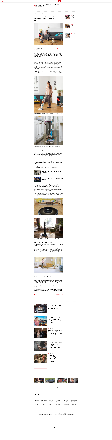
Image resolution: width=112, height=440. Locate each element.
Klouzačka (58, 413)
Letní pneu (58, 414)
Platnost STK (72, 405)
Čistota (50, 297)
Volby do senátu (36, 404)
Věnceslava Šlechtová (38, 48)
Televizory (64, 414)
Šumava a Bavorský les (66, 401)
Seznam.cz (109, 1)
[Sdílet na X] (62, 294)
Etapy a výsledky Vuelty (44, 400)
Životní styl (73, 24)
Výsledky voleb (35, 401)
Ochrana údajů (48, 420)
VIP (71, 15)
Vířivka (70, 413)
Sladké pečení (50, 303)
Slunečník (55, 413)
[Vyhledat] (59, 1)
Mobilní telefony (46, 414)
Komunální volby (36, 405)
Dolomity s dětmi (66, 405)
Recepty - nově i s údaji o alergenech (52, 4)
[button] (48, 34)
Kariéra (40, 420)
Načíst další (40, 367)
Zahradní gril (67, 413)
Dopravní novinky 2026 (74, 401)
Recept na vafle (58, 404)
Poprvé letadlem (66, 400)
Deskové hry (61, 414)
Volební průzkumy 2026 (36, 400)
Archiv (60, 420)
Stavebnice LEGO (50, 414)
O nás (37, 420)
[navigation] (1, 1)
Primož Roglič (43, 404)
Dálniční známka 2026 (74, 400)
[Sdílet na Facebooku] (61, 294)
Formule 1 (50, 404)
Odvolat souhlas (73, 420)
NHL (49, 405)
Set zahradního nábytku (62, 413)
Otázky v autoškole (73, 404)
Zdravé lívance (58, 401)
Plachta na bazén (49, 413)
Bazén (45, 413)
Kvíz (48, 316)
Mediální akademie (55, 420)
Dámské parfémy (54, 414)
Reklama (63, 420)
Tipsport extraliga (51, 401)
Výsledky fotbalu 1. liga (51, 400)
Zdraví (72, 33)
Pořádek (47, 297)
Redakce (43, 420)
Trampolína (52, 413)
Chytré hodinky (68, 414)
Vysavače (43, 297)
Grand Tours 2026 (43, 405)
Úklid (40, 297)
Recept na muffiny (58, 400)
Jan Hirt (42, 401)
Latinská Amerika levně (66, 404)
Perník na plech (58, 405)
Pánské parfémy (72, 414)
